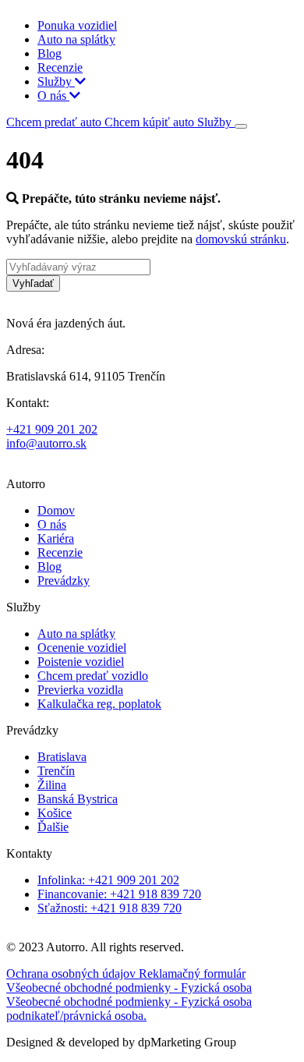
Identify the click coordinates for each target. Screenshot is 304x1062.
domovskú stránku (241, 239)
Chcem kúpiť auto (150, 122)
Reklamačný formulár (192, 973)
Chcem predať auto (55, 122)
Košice (54, 813)
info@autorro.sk (46, 443)
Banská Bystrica (77, 798)
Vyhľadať (33, 283)
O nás (53, 95)
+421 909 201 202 (51, 429)
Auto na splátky (76, 39)
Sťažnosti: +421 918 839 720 (109, 908)
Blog (49, 53)
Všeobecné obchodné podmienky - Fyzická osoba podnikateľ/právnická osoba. (129, 1008)
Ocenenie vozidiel (81, 647)
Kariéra (55, 538)
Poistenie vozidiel (80, 661)
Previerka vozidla (80, 689)
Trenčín (56, 770)
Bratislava (62, 756)
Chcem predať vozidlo (92, 675)
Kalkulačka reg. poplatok (99, 703)
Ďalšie (53, 827)
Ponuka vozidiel (77, 25)
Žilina (51, 784)
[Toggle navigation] (241, 126)
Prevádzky (63, 580)
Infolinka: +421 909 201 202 (108, 880)
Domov (56, 510)
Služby (56, 81)
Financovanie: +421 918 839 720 (119, 894)
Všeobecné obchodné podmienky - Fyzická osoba (129, 987)
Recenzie (60, 67)
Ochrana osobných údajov (72, 973)
